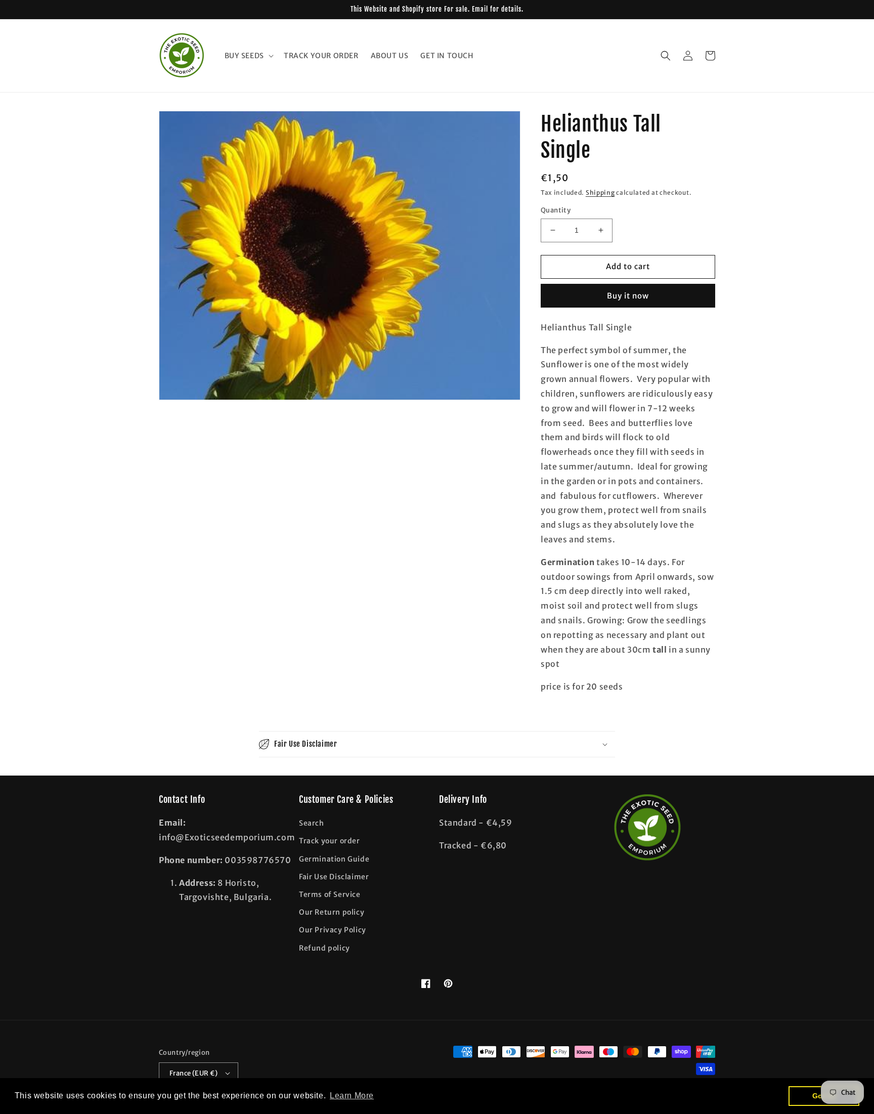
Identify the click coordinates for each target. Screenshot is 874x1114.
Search (311, 823)
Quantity (556, 210)
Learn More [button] (352, 1095)
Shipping (600, 192)
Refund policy (324, 948)
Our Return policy (331, 912)
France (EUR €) (193, 1073)
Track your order (329, 840)
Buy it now (628, 296)
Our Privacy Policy (332, 929)
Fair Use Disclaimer (334, 876)
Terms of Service (330, 894)
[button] (248, 55)
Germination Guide (334, 859)
